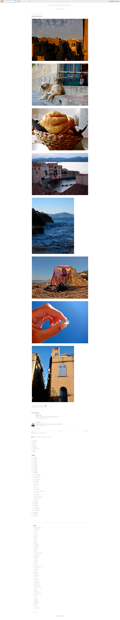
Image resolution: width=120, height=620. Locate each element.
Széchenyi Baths (37, 593)
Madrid (35, 570)
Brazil (35, 542)
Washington (36, 602)
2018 (34, 458)
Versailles (36, 599)
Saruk (36, 422)
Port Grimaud (37, 579)
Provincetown (37, 582)
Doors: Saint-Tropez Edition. (39, 491)
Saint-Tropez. (36, 489)
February (36, 508)
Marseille (36, 572)
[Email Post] (45, 405)
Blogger (62, 615)
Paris (35, 578)
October (35, 477)
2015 (34, 464)
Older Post (86, 430)
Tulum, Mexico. (37, 484)
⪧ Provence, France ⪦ (60, 9)
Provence (36, 581)
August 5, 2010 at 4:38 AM (40, 425)
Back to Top (35, 612)
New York (36, 576)
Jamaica (36, 564)
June (35, 501)
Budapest (36, 543)
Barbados (36, 534)
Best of (35, 539)
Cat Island (36, 545)
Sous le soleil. (36, 492)
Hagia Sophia (37, 555)
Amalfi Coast (36, 528)
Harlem (35, 558)
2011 (34, 470)
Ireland (35, 560)
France (35, 551)
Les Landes (36, 567)
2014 (34, 465)
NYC (33, 443)
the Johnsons (37, 608)
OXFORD (34, 451)
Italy (35, 563)
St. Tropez (36, 591)
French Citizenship (38, 552)
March (35, 506)
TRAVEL (34, 442)
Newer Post (34, 430)
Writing (35, 603)
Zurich (35, 605)
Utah (35, 597)
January (35, 510)
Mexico (35, 573)
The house (36, 594)
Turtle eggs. (36, 482)
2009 (34, 512)
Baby (35, 533)
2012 (34, 469)
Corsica (35, 548)
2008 (34, 514)
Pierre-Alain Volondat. (38, 496)
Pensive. (35, 485)
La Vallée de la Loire (38, 566)
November (36, 475)
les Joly (35, 606)
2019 (34, 457)
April (35, 505)
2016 (34, 462)
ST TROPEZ (35, 447)
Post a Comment (37, 428)
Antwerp (36, 530)
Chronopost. (36, 487)
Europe (35, 549)
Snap (35, 588)
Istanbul (36, 561)
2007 (34, 515)
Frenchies (36, 554)
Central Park (36, 546)
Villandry (36, 600)
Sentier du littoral (37, 587)
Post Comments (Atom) (41, 432)
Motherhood (36, 575)
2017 (34, 460)
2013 (34, 467)
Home (60, 430)
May (35, 503)
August (35, 480)
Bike (35, 540)
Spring (35, 590)
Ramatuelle (36, 584)
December (36, 474)
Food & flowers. (37, 494)
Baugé (35, 536)
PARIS (34, 450)
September (36, 479)
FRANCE (34, 446)
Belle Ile (36, 537)
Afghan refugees (37, 527)
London (36, 569)
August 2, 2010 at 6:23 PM (40, 418)
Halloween (36, 557)
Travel (35, 596)
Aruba (35, 531)
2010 (34, 472)
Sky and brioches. (37, 497)
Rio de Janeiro (37, 585)
